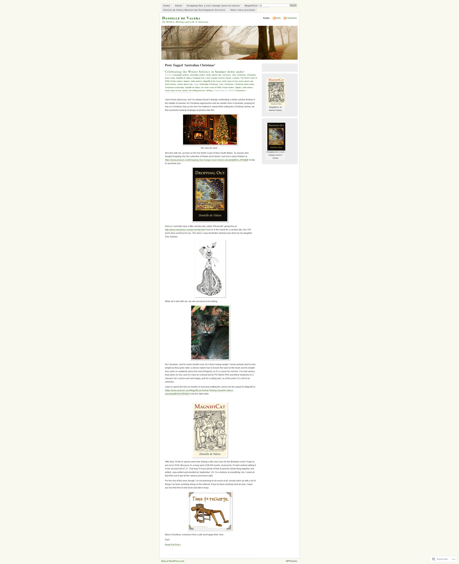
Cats (221, 84)
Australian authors (181, 75)
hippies (187, 81)
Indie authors (196, 81)
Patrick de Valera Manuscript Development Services (194, 10)
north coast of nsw (230, 81)
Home (166, 5)
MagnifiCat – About (256, 5)
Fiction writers (176, 81)
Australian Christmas (209, 84)
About (178, 5)
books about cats (213, 75)
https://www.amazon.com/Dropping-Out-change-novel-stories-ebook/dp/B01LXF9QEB (206, 160)
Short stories (170, 84)
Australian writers (197, 75)
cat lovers (226, 75)
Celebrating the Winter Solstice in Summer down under (204, 72)
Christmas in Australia (174, 87)
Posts (278, 18)
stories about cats (185, 84)
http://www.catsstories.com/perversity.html (185, 229)
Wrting (209, 90)
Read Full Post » (173, 544)
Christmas (241, 75)
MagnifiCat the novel (212, 81)
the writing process (197, 90)
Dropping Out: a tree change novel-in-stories (213, 5)
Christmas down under (244, 84)
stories (185, 90)
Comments (291, 18)
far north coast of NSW (211, 87)
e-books (236, 78)
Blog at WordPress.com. (173, 561)
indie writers (248, 87)
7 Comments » (240, 90)
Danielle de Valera (181, 18)
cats (234, 75)
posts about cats (246, 81)
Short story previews (242, 10)
